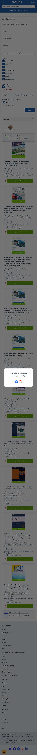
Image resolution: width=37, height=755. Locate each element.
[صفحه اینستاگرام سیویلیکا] (20, 381)
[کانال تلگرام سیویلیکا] (16, 381)
